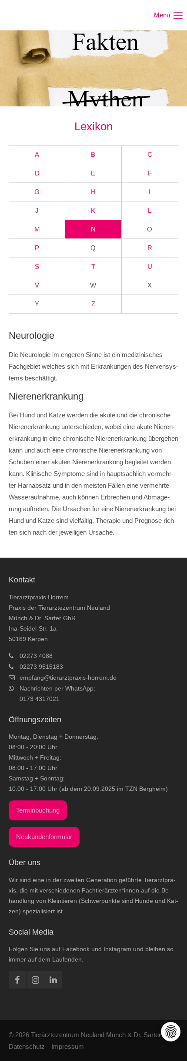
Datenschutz (27, 1046)
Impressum (67, 1046)
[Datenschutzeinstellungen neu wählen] (171, 1032)
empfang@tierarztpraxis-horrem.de (68, 677)
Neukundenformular (44, 836)
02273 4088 (36, 655)
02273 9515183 (41, 666)
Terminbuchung (38, 810)
